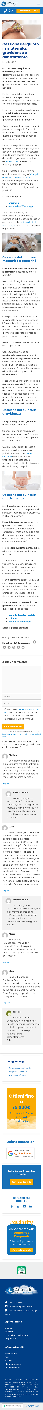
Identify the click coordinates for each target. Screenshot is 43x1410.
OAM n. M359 (11, 161)
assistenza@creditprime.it (21, 1306)
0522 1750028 (16, 1302)
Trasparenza (10, 1338)
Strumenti (9, 1331)
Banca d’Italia (11, 1353)
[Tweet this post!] (4, 647)
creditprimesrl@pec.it (13, 1389)
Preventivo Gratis (28, 10)
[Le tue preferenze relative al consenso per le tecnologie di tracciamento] (12, 1406)
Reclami (8, 1360)
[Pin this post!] (13, 647)
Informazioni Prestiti (17, 1075)
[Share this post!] (34, 642)
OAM (7, 1357)
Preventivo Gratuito (21, 1182)
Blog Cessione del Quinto (17, 637)
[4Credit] (10, 4)
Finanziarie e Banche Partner (17, 1335)
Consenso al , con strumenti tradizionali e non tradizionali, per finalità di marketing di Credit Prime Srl (21, 714)
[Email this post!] (23, 647)
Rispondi (6, 783)
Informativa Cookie (13, 1364)
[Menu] (39, 4)
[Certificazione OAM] (21, 1273)
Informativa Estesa (13, 1367)
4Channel (9, 1328)
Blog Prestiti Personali (18, 1071)
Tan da (21, 1121)
